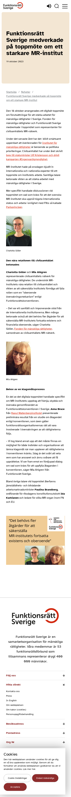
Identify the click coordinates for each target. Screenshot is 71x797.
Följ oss (11, 675)
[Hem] (13, 6)
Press (9, 695)
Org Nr (10, 742)
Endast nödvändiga (45, 778)
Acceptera (15, 787)
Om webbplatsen (14, 705)
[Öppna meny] (65, 6)
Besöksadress (15, 723)
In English (11, 700)
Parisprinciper (14, 207)
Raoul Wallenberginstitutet (26, 413)
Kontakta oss (13, 691)
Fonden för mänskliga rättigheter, (33, 328)
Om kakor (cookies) (16, 709)
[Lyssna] (49, 6)
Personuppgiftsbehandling (20, 714)
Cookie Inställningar (17, 778)
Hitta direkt (13, 684)
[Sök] (56, 6)
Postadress (13, 733)
